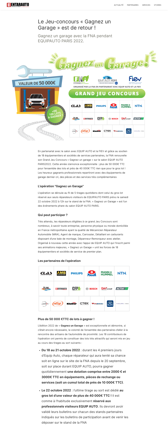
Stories (157, 5)
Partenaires (132, 5)
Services (146, 5)
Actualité (118, 5)
